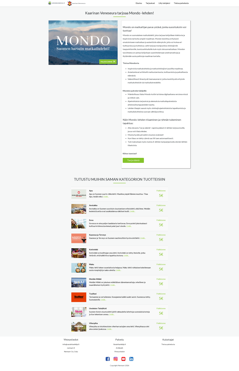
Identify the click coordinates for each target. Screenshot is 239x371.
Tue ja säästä (133, 160)
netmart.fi (71, 348)
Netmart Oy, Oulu (71, 351)
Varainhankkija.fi (119, 344)
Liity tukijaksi (164, 3)
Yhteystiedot (119, 351)
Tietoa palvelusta (181, 3)
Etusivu (139, 3)
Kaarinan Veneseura (78, 3)
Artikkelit (119, 348)
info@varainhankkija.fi (71, 344)
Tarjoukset (150, 3)
